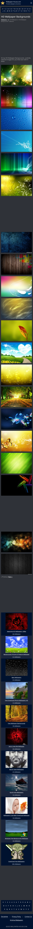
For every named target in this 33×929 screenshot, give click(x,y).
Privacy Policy (16, 917)
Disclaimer (4, 917)
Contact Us (28, 917)
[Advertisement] (16, 39)
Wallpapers (4, 20)
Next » (10, 577)
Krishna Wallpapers (16, 920)
